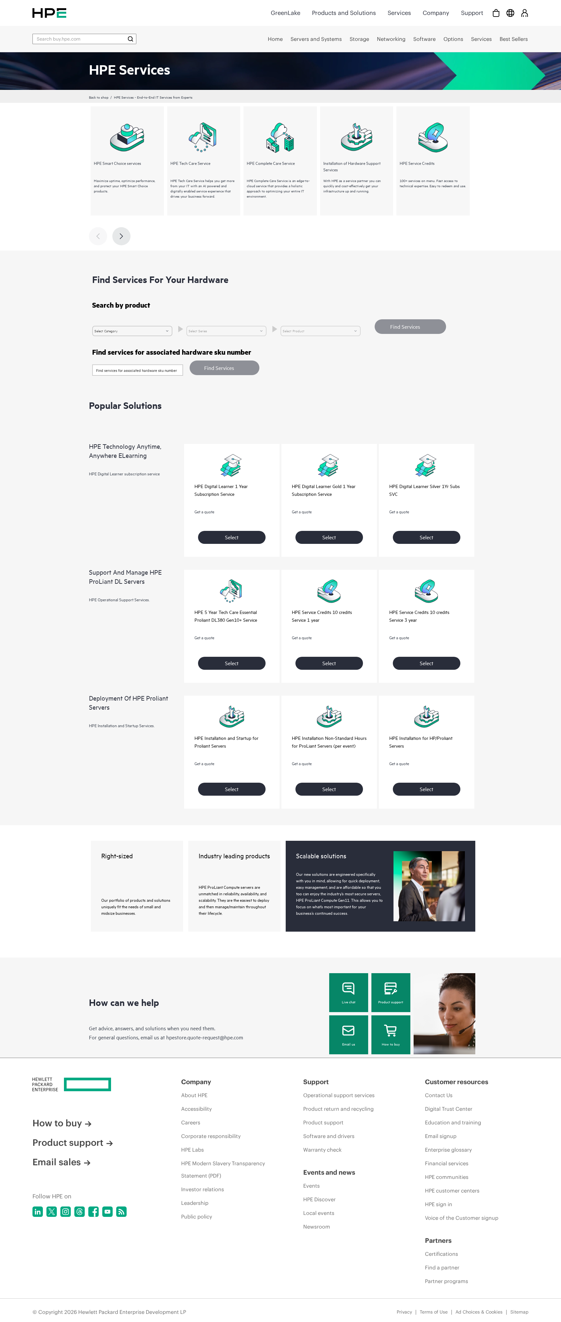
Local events (318, 1213)
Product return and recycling (338, 1109)
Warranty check (322, 1149)
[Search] (130, 39)
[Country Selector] (510, 13)
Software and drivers (329, 1136)
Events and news (329, 1172)
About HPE (194, 1095)
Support (472, 13)
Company (436, 13)
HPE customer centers (452, 1190)
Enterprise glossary (448, 1149)
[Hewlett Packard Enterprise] (49, 13)
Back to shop (98, 97)
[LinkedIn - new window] (37, 1211)
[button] (224, 368)
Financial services (446, 1163)
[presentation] (121, 236)
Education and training (453, 1122)
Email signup (440, 1136)
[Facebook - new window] (93, 1211)
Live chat (348, 1001)
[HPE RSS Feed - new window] (121, 1211)
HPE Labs (192, 1149)
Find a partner (442, 1267)
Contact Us (439, 1095)
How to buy (391, 1044)
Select (232, 537)
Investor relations (202, 1189)
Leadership (194, 1203)
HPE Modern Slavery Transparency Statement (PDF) (223, 1169)
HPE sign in (438, 1204)
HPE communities (446, 1177)
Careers (190, 1122)
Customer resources (456, 1082)
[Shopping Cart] (496, 13)
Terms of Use (434, 1312)
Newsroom (316, 1226)
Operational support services (339, 1095)
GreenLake (285, 13)
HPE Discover (319, 1199)
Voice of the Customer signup (461, 1218)
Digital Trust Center (448, 1109)
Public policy (196, 1216)
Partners (438, 1240)
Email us (348, 1044)
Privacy (404, 1312)
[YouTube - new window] (107, 1211)
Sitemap (519, 1312)
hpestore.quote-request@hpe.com (204, 1037)
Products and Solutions (344, 13)
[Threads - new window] (79, 1211)
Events (311, 1185)
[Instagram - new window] (65, 1211)
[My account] (525, 13)
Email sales (56, 1162)
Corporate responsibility (211, 1136)
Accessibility (196, 1109)
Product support (390, 1001)
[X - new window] (51, 1211)
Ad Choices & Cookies (479, 1312)
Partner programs (446, 1281)
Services (399, 13)
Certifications (441, 1254)
